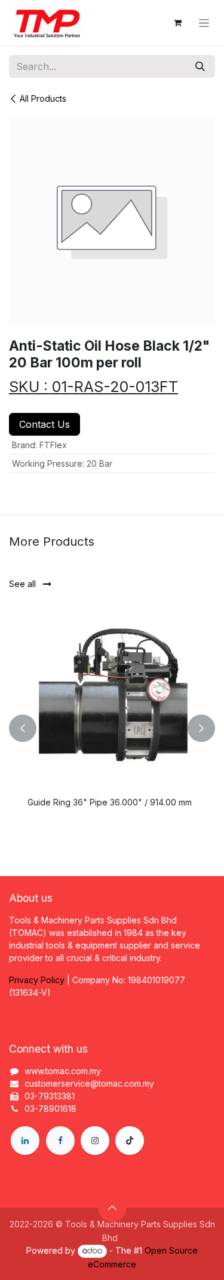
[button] (22, 728)
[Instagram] (95, 1140)
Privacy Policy (37, 980)
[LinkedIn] (25, 1140)
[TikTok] (129, 1140)
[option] (112, 728)
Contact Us (44, 424)
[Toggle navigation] (204, 23)
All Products (43, 98)
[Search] (200, 66)
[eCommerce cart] (177, 23)
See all (23, 584)
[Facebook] (60, 1140)
